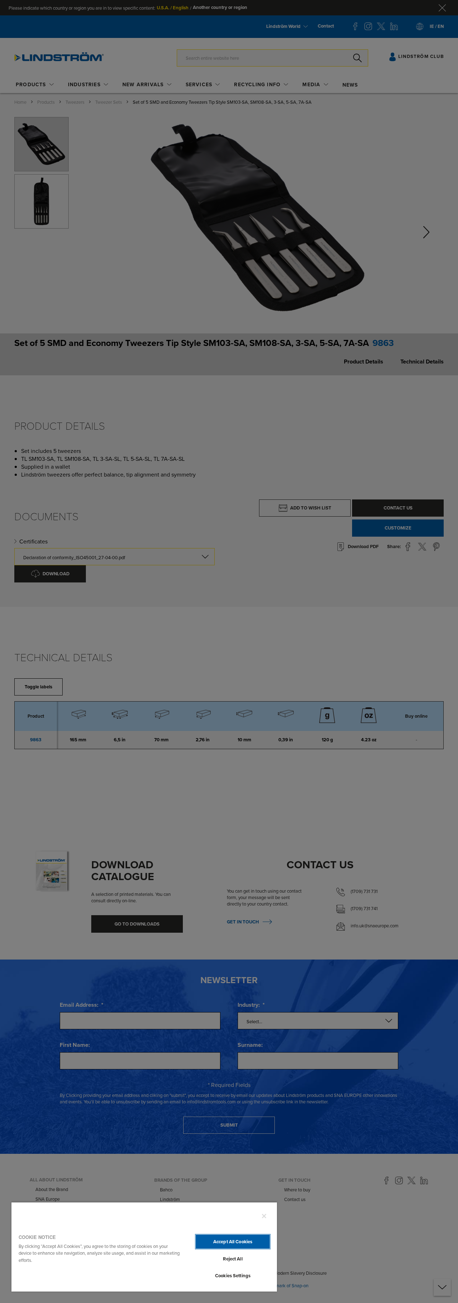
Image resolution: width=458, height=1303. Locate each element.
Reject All (232, 1258)
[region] (144, 1247)
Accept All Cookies (232, 1241)
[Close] (264, 1216)
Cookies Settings (232, 1275)
